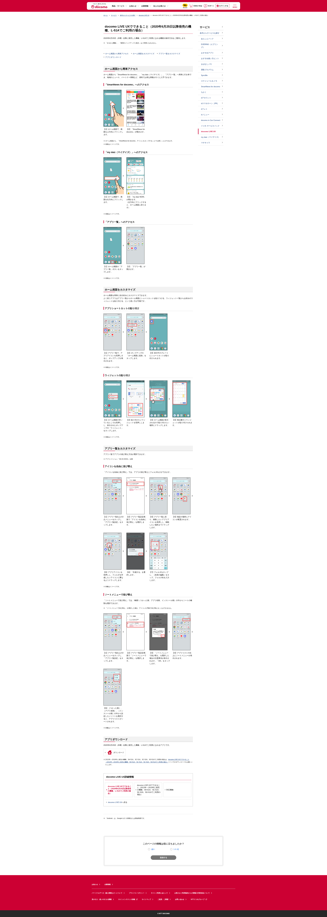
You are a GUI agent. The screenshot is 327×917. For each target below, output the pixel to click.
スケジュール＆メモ (209, 81)
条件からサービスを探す (127, 15)
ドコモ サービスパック (210, 126)
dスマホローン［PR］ (210, 103)
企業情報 (144, 6)
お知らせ (132, 6)
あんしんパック (207, 39)
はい (153, 849)
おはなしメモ (206, 64)
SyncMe (204, 75)
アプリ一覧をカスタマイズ (169, 54)
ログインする (223, 6)
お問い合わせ (179, 899)
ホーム (105, 15)
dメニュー (205, 115)
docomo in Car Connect (210, 120)
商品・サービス (118, 6)
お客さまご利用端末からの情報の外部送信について (192, 893)
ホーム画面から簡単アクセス (117, 54)
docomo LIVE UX (144, 15)
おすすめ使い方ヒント (210, 58)
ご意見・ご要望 (163, 899)
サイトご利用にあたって (159, 893)
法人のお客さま (159, 6)
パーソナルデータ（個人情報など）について (107, 893)
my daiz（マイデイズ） (210, 137)
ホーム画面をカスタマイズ (143, 54)
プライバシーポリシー (136, 893)
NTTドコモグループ (198, 899)
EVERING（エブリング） (209, 45)
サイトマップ (146, 899)
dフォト (204, 109)
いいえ (176, 849)
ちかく (203, 92)
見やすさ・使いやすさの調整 (102, 899)
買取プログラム (207, 70)
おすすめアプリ (207, 53)
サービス (114, 15)
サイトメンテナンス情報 (126, 899)
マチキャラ (205, 143)
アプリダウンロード (113, 57)
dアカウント (206, 98)
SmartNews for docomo (210, 87)
